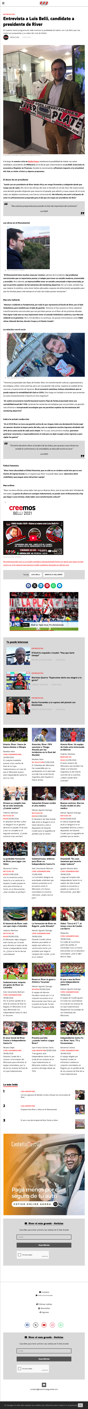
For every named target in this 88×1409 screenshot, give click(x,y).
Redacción (14, 37)
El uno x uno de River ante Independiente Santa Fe (70, 982)
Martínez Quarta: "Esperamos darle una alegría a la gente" (57, 679)
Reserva (36, 989)
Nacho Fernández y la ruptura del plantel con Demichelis (53, 703)
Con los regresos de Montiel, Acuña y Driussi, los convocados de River (45, 1096)
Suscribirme (44, 1245)
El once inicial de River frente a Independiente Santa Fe (14, 1041)
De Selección (38, 762)
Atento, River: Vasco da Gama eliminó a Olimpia (14, 745)
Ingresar (45, 1312)
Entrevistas (9, 14)
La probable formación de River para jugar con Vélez (14, 861)
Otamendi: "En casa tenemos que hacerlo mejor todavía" (70, 861)
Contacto (45, 1292)
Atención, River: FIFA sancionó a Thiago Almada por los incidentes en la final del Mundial (44, 749)
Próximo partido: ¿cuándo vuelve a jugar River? (43, 1041)
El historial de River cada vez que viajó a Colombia (15, 924)
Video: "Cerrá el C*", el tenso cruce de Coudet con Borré (71, 926)
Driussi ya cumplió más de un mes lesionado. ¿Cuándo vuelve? (14, 806)
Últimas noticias (45, 1304)
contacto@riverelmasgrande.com (44, 1389)
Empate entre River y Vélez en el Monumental (39, 1109)
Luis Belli (35, 575)
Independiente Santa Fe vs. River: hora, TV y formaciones (71, 1041)
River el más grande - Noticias (45, 1223)
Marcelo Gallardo (54, 575)
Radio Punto (33, 161)
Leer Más (25, 624)
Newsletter (45, 1308)
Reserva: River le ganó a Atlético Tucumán (43, 980)
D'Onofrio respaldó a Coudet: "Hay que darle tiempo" (53, 654)
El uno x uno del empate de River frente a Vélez (39, 1120)
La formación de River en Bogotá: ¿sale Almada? (44, 924)
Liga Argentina (39, 1051)
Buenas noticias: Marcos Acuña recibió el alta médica (72, 806)
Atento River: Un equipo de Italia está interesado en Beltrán (72, 747)
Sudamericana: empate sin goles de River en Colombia (14, 985)
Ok (80, 1405)
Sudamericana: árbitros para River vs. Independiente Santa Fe (43, 861)
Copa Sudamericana (12, 755)
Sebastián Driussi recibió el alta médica (44, 804)
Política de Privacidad (44, 1295)
